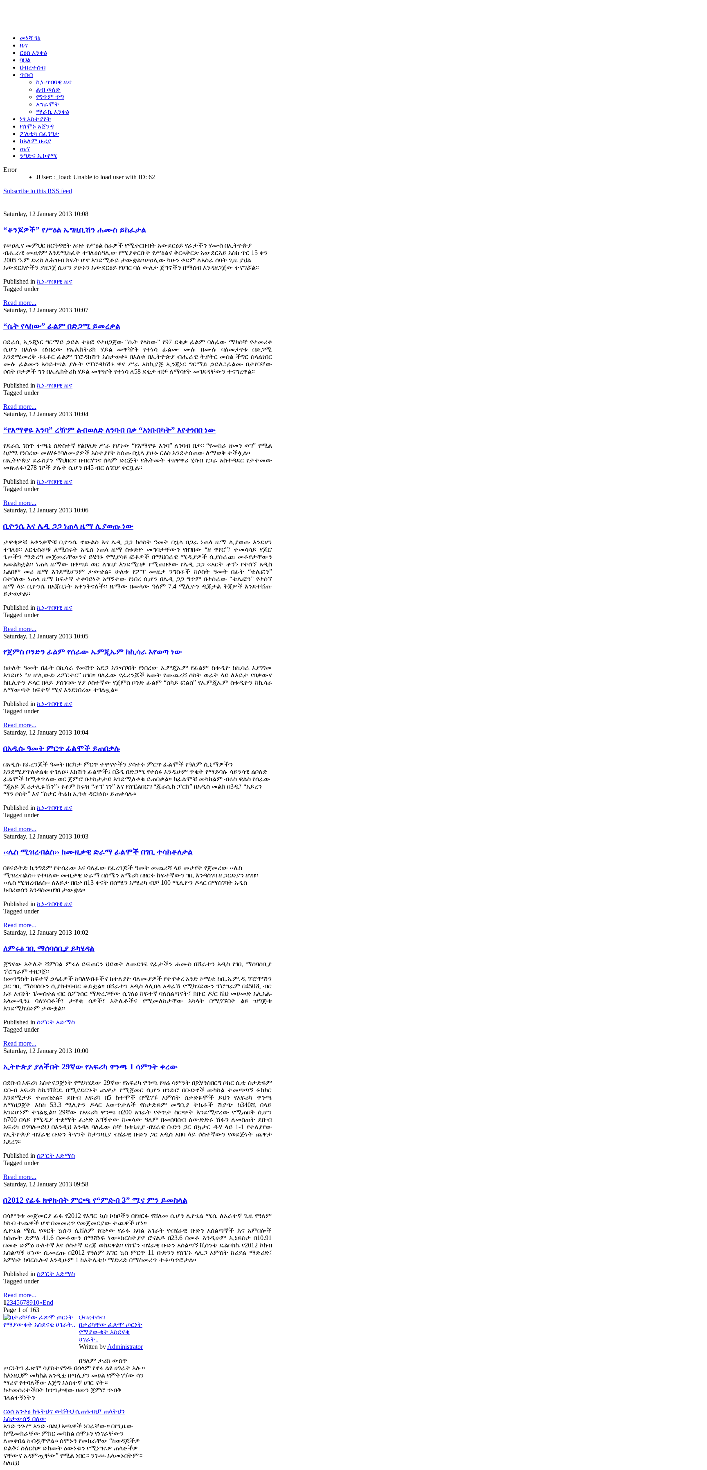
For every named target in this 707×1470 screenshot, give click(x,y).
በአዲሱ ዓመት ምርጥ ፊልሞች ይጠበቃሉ (61, 748)
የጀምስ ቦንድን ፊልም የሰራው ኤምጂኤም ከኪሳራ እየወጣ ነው (92, 651)
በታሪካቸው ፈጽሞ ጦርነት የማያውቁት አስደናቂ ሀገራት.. (110, 1332)
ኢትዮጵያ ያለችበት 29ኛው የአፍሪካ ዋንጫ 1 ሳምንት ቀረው (90, 1066)
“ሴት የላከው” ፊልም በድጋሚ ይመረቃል (61, 326)
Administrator (125, 1346)
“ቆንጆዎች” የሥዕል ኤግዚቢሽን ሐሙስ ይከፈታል (74, 229)
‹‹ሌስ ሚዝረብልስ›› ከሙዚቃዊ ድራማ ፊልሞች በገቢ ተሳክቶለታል (98, 852)
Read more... (19, 302)
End (48, 1302)
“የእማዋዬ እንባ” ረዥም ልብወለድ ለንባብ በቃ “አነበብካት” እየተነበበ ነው (109, 430)
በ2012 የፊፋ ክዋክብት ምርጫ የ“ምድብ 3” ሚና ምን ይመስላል (95, 1200)
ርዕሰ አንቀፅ (17, 1411)
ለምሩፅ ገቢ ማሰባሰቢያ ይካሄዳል (49, 948)
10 (36, 1302)
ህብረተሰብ (92, 1317)
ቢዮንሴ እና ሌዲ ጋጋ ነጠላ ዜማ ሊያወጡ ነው (68, 526)
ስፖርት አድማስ (56, 1022)
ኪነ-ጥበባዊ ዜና (54, 281)
